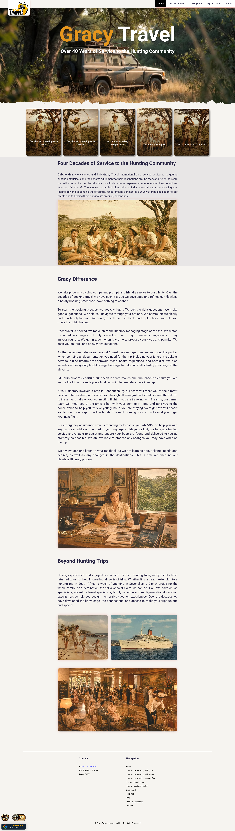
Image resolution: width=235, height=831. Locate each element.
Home (128, 766)
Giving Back (131, 790)
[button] (177, 3)
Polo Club (130, 794)
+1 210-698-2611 (89, 766)
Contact (129, 805)
